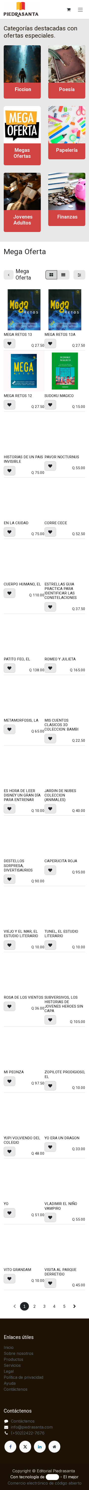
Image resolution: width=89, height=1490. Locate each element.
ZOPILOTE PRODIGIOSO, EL (64, 1074)
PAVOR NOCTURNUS (61, 457)
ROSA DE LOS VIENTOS (23, 997)
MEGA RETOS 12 (18, 396)
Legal (9, 1371)
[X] (25, 1447)
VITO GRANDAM (17, 1269)
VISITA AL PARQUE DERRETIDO (60, 1272)
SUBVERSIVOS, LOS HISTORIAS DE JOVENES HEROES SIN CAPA (63, 1004)
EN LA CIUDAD (16, 523)
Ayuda (10, 1383)
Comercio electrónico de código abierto (45, 1483)
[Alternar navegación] (80, 9)
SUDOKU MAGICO (59, 396)
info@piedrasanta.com (32, 1427)
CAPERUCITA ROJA (60, 861)
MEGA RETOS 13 (18, 334)
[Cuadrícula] (51, 275)
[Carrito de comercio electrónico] (68, 9)
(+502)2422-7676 (27, 1433)
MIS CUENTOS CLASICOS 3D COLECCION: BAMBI (61, 725)
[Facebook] (10, 1447)
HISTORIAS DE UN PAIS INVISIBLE (23, 459)
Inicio (9, 1347)
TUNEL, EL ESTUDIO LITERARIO (61, 934)
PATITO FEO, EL (17, 659)
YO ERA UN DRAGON (61, 1138)
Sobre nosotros (18, 1353)
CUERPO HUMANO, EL (22, 584)
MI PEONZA (14, 1072)
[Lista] (63, 275)
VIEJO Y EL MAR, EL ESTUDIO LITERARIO (21, 934)
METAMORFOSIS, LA (21, 720)
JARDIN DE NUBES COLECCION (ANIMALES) (60, 795)
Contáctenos (15, 1389)
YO (6, 1203)
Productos (13, 1359)
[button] (9, 343)
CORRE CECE (55, 523)
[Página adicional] (54, 1447)
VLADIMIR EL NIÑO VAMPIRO (60, 1206)
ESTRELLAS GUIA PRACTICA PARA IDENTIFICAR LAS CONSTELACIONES (60, 591)
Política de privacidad (23, 1377)
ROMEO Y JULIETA (60, 659)
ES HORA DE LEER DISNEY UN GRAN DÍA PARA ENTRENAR (22, 795)
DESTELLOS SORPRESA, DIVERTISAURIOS (18, 865)
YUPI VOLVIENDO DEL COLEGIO (22, 1140)
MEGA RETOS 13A (59, 334)
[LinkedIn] (40, 1447)
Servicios (12, 1365)
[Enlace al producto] (22, 64)
